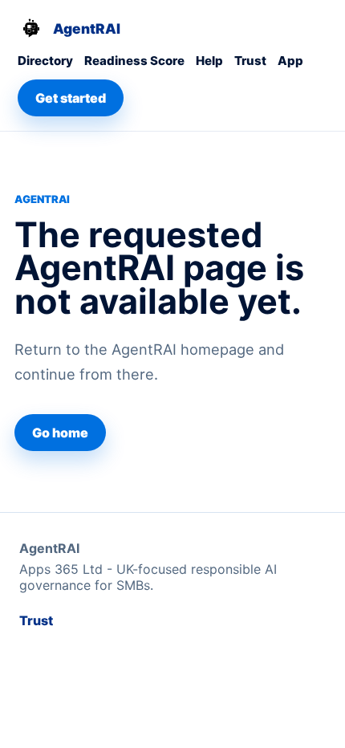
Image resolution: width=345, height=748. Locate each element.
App (290, 60)
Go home (60, 433)
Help (209, 60)
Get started (70, 98)
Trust (250, 60)
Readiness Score (134, 60)
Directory (45, 60)
